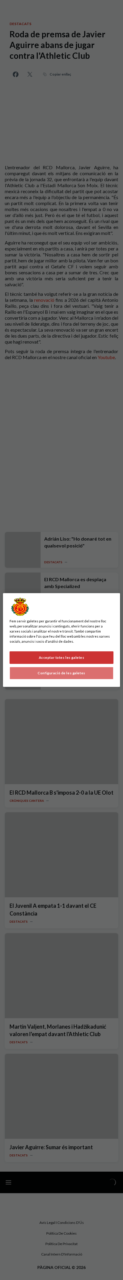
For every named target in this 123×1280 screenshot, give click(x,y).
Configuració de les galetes (61, 673)
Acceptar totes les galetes (61, 657)
